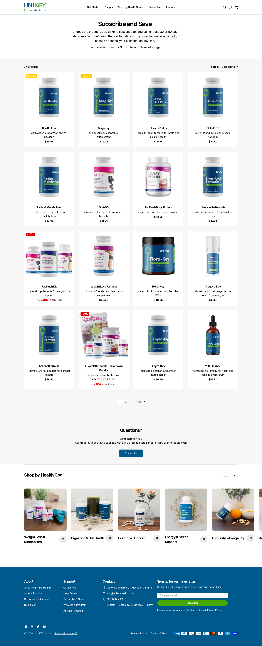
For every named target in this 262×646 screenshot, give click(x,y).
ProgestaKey (213, 286)
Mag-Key (104, 128)
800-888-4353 (115, 599)
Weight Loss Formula (104, 286)
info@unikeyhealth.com (120, 593)
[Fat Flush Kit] (49, 256)
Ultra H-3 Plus (158, 128)
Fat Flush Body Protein (158, 207)
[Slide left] (225, 475)
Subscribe (192, 603)
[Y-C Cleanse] (213, 335)
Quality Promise (33, 593)
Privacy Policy (138, 633)
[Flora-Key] (158, 256)
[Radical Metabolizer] (49, 177)
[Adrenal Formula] (49, 335)
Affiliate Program (73, 610)
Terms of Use (198, 610)
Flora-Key (158, 286)
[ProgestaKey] (213, 256)
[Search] (225, 7)
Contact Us (131, 453)
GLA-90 (104, 207)
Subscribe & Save (73, 599)
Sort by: (215, 66)
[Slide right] (234, 475)
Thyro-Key (158, 366)
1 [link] (119, 401)
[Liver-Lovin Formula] (213, 177)
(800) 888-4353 (96, 442)
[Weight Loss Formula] (104, 256)
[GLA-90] (104, 177)
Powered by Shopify (66, 633)
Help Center (70, 593)
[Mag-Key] (104, 97)
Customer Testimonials (37, 599)
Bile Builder (49, 128)
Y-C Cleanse (212, 366)
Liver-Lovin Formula (213, 207)
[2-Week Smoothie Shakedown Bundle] (104, 335)
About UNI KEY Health (37, 587)
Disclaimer (30, 604)
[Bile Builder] (49, 97)
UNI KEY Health (43, 633)
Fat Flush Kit (49, 286)
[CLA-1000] (213, 97)
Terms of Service (160, 633)
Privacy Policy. (214, 610)
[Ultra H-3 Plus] (158, 97)
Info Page (154, 47)
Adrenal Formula (49, 366)
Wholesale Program (74, 604)
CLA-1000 (213, 128)
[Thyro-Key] (158, 335)
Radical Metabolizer (49, 207)
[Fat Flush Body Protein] (158, 177)
